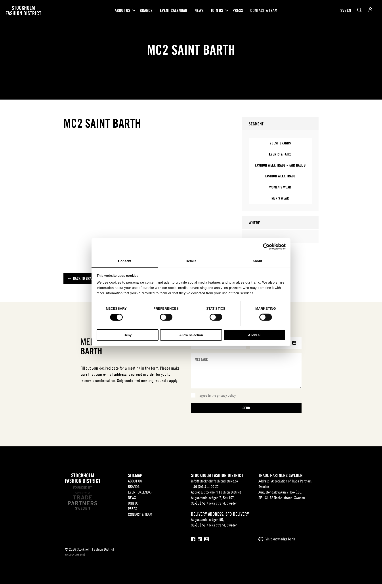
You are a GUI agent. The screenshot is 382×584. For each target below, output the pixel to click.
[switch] (166, 317)
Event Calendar (173, 10)
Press (238, 10)
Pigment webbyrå (75, 555)
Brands (146, 10)
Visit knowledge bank (280, 539)
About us (122, 10)
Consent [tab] (124, 261)
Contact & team (263, 10)
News (199, 10)
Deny (128, 335)
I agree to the (217, 395)
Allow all (254, 335)
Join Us (217, 10)
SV (342, 10)
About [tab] (257, 261)
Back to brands (85, 278)
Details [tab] (191, 261)
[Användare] (370, 10)
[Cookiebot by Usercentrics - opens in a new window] (266, 246)
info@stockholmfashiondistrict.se (214, 481)
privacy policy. (226, 395)
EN (349, 10)
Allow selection (191, 335)
